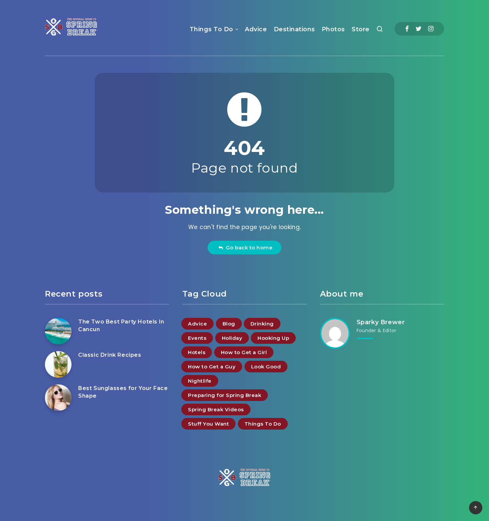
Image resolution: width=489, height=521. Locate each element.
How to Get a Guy (212, 366)
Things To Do (211, 29)
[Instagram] (430, 29)
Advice (256, 29)
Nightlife (200, 381)
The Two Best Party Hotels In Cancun (121, 325)
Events (197, 338)
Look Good (266, 366)
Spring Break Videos (216, 409)
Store (361, 29)
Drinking (262, 324)
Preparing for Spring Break (224, 395)
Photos (333, 29)
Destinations (294, 29)
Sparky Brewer (381, 322)
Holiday (232, 338)
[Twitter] (418, 29)
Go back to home (248, 247)
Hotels (196, 352)
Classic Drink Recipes (109, 355)
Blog (229, 324)
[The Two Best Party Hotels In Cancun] (58, 331)
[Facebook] (407, 29)
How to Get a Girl (244, 352)
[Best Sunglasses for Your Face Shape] (58, 397)
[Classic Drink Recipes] (58, 364)
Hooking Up (273, 338)
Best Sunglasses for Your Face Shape (123, 392)
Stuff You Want (208, 424)
